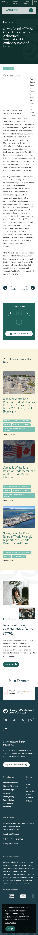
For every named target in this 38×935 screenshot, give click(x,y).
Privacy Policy (10, 923)
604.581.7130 (14, 834)
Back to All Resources (20, 334)
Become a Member (15, 2)
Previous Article (12, 287)
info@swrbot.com (10, 843)
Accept (10, 929)
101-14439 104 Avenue (11, 826)
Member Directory (26, 2)
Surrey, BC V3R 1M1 (11, 829)
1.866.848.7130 (17, 839)
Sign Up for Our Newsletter (14, 765)
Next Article (25, 287)
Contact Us (9, 664)
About (35, 2)
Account (3, 2)
